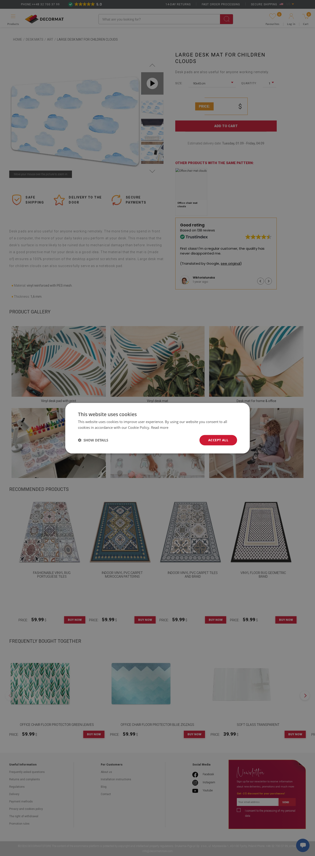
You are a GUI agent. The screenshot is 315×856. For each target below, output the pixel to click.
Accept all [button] (218, 440)
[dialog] (157, 428)
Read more (159, 427)
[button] (93, 439)
